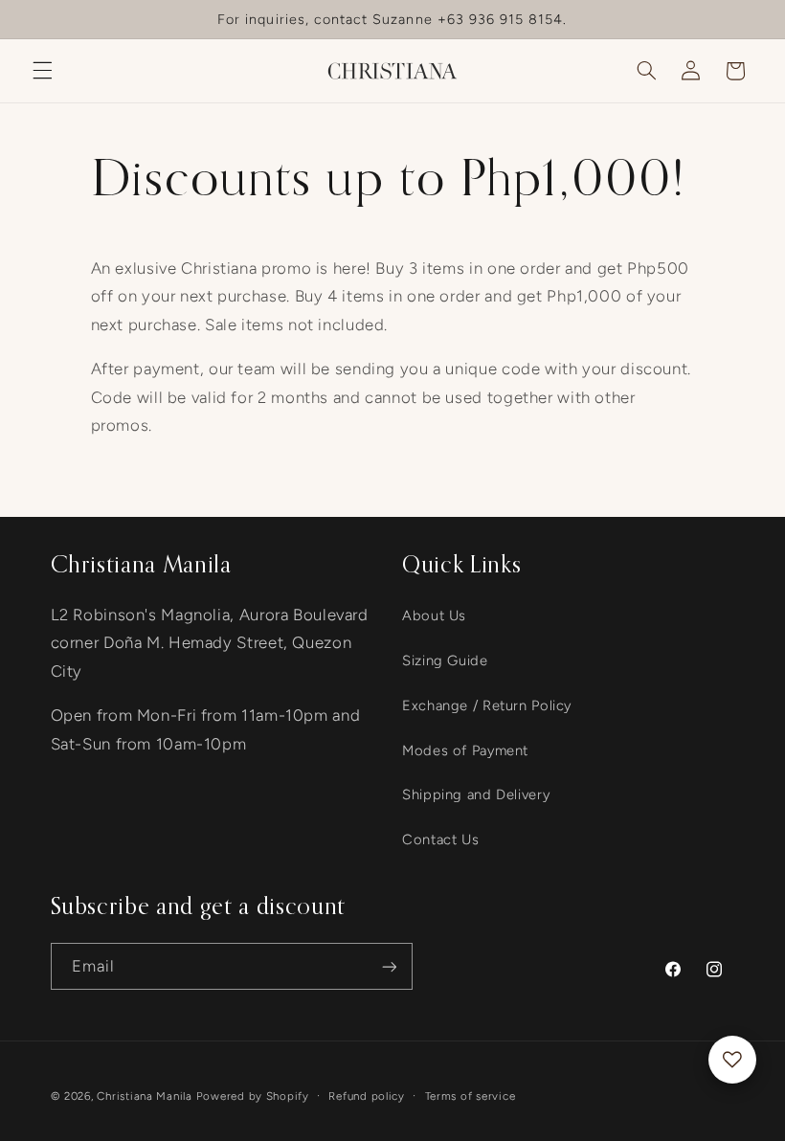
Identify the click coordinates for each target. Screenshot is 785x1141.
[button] (42, 71)
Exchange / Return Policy (487, 705)
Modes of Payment (465, 750)
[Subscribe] (389, 966)
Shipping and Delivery (476, 794)
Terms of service (470, 1096)
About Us (434, 615)
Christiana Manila (144, 1096)
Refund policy (366, 1096)
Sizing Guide (445, 660)
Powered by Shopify (252, 1096)
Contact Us (440, 839)
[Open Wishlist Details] (732, 1060)
